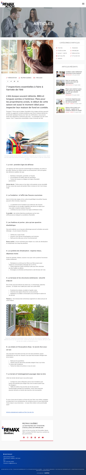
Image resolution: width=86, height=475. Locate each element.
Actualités (61, 56)
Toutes (60, 48)
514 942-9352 (10, 461)
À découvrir (62, 50)
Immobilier (75, 50)
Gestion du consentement (43, 470)
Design (60, 58)
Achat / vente (62, 53)
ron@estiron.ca (12, 463)
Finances (75, 48)
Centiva (46, 472)
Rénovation (12, 77)
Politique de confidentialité (63, 469)
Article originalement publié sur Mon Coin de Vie (20, 412)
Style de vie (76, 56)
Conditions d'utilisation (77, 469)
